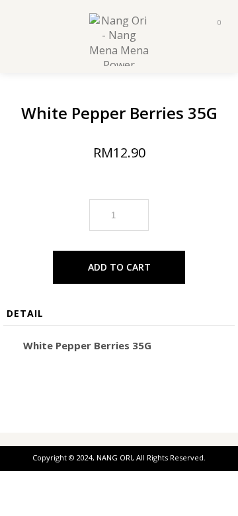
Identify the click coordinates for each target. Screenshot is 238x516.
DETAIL (25, 313)
